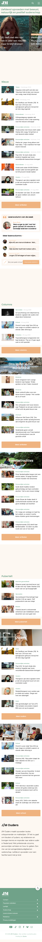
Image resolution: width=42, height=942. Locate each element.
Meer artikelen (21, 205)
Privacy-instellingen (9, 920)
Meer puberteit (21, 622)
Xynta (25, 936)
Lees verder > (25, 225)
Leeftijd (5, 906)
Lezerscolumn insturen (10, 913)
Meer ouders (21, 716)
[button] (36, 900)
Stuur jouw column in (31, 262)
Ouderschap (7, 910)
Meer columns (21, 350)
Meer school (21, 813)
